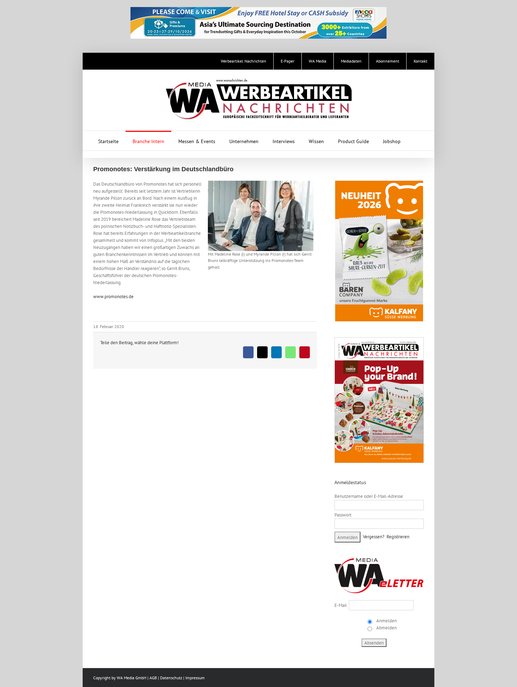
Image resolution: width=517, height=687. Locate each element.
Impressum (195, 677)
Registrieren (398, 537)
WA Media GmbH (131, 677)
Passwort (342, 515)
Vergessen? (373, 537)
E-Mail (340, 605)
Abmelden (386, 628)
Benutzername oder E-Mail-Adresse (368, 496)
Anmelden (386, 621)
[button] (417, 140)
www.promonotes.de (113, 297)
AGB (153, 677)
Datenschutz (171, 677)
